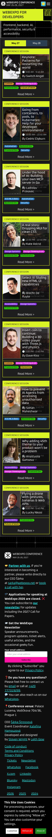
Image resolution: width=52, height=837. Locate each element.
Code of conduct (16, 746)
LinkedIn (25, 773)
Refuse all (27, 831)
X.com (11, 773)
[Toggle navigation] (48, 3)
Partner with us (19, 565)
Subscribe (26, 660)
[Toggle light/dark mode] (43, 4)
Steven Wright (18, 739)
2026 (10, 793)
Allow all (41, 831)
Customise (12, 831)
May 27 (15, 43)
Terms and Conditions (19, 750)
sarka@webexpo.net (21, 583)
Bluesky (12, 780)
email (12, 686)
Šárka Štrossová (21, 722)
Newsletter (28, 760)
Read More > (26, 94)
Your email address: (15, 649)
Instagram (14, 787)
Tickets (12, 760)
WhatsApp (11, 699)
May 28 (36, 43)
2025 (22, 793)
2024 (34, 793)
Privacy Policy (34, 670)
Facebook (31, 767)
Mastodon (29, 780)
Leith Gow (37, 739)
